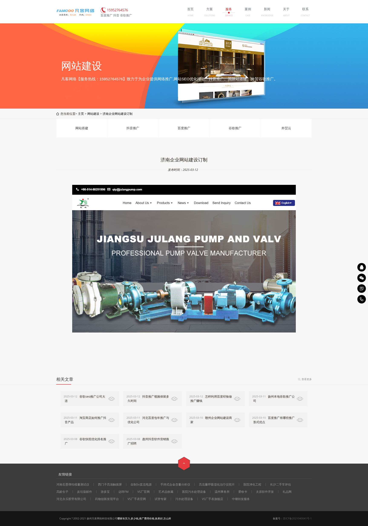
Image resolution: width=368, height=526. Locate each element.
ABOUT (286, 15)
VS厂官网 (143, 491)
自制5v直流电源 (141, 484)
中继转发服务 (241, 498)
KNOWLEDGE (267, 15)
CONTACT (305, 15)
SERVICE (229, 15)
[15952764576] (361, 299)
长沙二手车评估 (280, 484)
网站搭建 (81, 128)
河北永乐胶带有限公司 (71, 498)
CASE (248, 15)
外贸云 (286, 128)
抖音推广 (132, 128)
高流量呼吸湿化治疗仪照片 (217, 484)
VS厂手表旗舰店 (212, 498)
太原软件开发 (265, 491)
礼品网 (287, 491)
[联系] (361, 288)
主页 (81, 114)
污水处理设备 (184, 498)
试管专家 (161, 498)
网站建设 (93, 114)
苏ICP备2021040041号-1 (297, 518)
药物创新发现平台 (107, 498)
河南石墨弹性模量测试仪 (72, 484)
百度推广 (184, 128)
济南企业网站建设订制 (117, 114)
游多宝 (105, 491)
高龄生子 (62, 491)
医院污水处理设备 (194, 491)
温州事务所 (222, 491)
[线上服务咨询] (361, 267)
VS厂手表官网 (137, 498)
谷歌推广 (235, 128)
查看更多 (307, 379)
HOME (190, 15)
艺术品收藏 (165, 491)
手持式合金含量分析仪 (175, 484)
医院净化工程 (252, 484)
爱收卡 (242, 491)
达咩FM (123, 491)
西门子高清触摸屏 (110, 484)
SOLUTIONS (209, 15)
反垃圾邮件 (84, 491)
